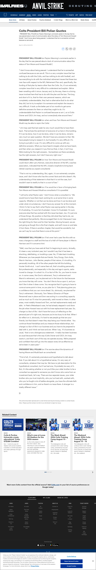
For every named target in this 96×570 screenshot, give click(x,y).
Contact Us (55, 506)
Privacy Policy (35, 566)
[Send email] (70, 50)
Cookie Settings (71, 556)
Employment (55, 509)
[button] (45, 472)
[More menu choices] (56, 15)
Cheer (40, 519)
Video (11, 503)
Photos (40, 503)
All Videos (11, 506)
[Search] (67, 15)
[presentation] (93, 472)
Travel (40, 515)
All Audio (26, 506)
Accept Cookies (71, 566)
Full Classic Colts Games (11, 528)
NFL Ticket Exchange (84, 533)
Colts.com (55, 485)
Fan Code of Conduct (70, 517)
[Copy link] (74, 49)
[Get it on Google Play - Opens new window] (54, 546)
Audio (26, 503)
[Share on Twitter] (66, 50)
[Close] (93, 561)
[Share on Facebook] (63, 50)
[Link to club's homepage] (5, 15)
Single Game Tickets (84, 517)
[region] (48, 561)
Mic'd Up (11, 519)
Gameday (70, 526)
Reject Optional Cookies (71, 561)
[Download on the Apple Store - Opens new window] (41, 545)
